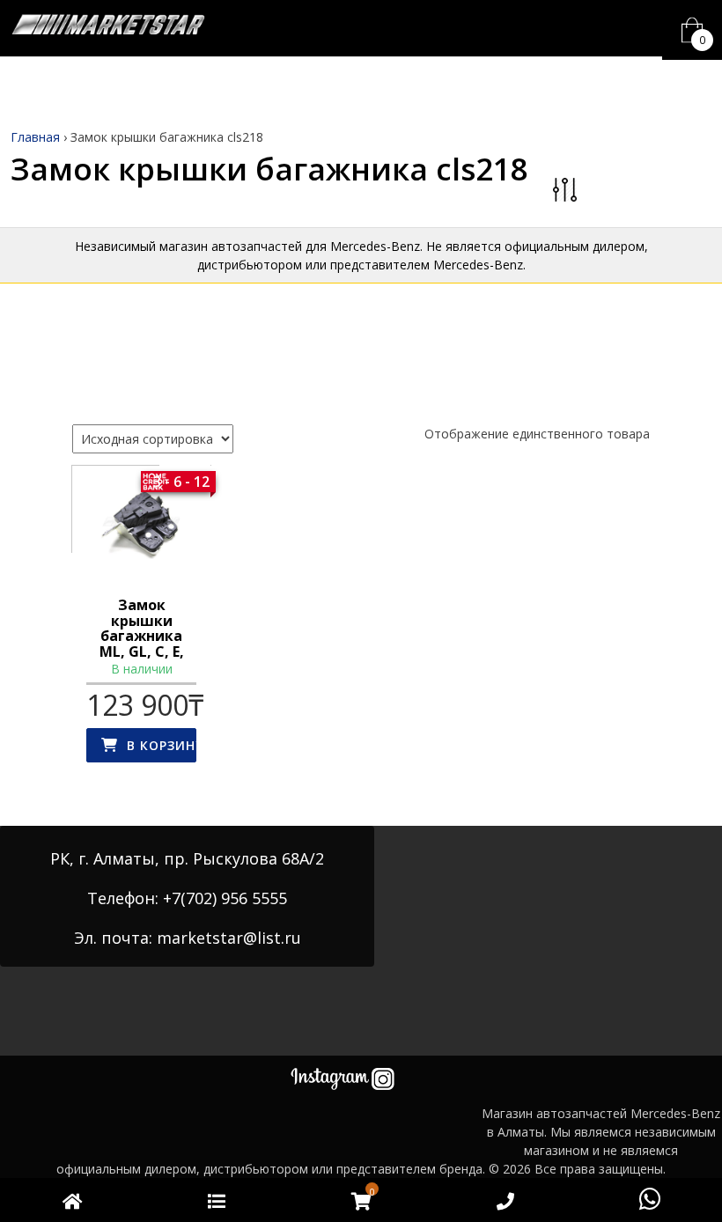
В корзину (161, 745)
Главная (35, 137)
